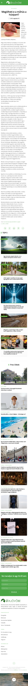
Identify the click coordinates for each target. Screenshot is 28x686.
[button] (1, 2)
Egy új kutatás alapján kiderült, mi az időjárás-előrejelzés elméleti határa (12, 256)
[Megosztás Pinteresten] (18, 228)
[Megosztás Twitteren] (5, 228)
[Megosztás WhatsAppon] (14, 228)
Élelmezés (14, 8)
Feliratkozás (14, 592)
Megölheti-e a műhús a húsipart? (14, 13)
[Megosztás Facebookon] (9, 228)
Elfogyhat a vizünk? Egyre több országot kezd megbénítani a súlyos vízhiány (13, 330)
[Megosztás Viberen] (23, 228)
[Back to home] (14, 2)
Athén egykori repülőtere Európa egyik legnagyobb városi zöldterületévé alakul (13, 278)
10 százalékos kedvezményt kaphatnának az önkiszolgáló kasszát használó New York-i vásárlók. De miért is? (14, 353)
